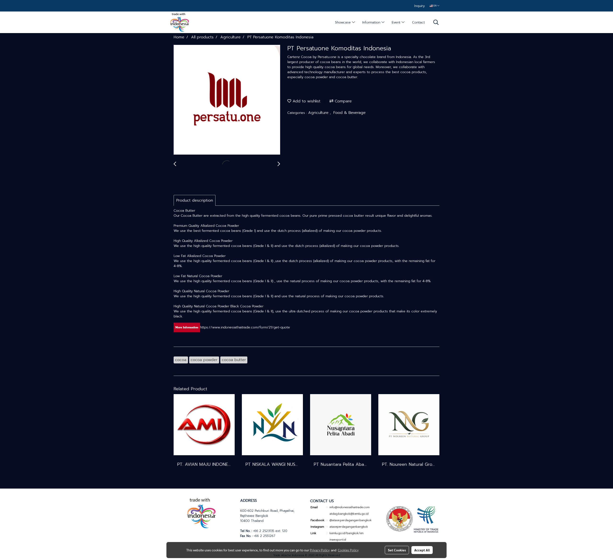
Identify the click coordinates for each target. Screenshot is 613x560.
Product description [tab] (194, 200)
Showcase (343, 22)
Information (371, 22)
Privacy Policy (319, 550)
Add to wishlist (305, 101)
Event (397, 22)
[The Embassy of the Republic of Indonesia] (411, 518)
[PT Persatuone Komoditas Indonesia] (227, 100)
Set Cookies (397, 550)
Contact (418, 22)
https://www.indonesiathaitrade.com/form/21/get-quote (245, 327)
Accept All (422, 550)
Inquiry (419, 5)
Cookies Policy (348, 550)
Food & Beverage (349, 113)
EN (435, 5)
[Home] (201, 512)
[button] (436, 22)
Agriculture (319, 113)
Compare (342, 101)
